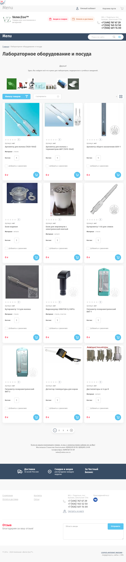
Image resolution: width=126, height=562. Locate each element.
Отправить (115, 526)
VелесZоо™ (20, 17)
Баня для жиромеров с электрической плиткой (57, 227)
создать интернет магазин (111, 552)
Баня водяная (11, 226)
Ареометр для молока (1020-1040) (20, 147)
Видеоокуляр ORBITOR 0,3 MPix (60, 309)
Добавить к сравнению (18, 166)
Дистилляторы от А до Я (98, 389)
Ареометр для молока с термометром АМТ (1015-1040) (60, 148)
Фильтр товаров (12, 96)
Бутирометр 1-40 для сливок (100, 226)
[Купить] (36, 175)
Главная (5, 47)
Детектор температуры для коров (62, 389)
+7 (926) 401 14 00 (111, 27)
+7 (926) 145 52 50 (111, 25)
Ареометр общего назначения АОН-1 (104, 147)
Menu (7, 36)
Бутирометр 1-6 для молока (18, 309)
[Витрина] (121, 96)
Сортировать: (41, 96)
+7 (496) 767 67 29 (111, 22)
